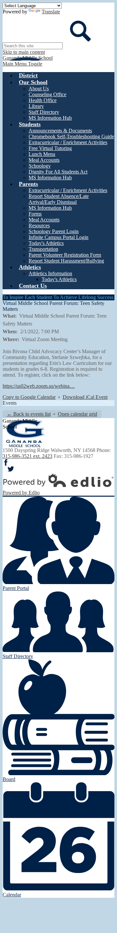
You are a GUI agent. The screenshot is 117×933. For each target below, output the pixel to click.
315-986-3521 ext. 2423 (27, 456)
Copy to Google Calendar (29, 397)
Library (36, 106)
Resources (39, 225)
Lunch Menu (42, 154)
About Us (39, 88)
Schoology (40, 166)
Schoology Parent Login (54, 231)
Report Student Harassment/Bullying (66, 260)
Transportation (43, 249)
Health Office (43, 100)
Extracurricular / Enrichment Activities (68, 142)
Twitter (10, 469)
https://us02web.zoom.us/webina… (39, 386)
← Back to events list (29, 414)
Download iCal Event (85, 397)
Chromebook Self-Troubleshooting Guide (71, 136)
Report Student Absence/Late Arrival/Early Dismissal (59, 199)
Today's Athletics (46, 243)
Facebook (6, 462)
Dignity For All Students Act (58, 171)
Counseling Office (47, 94)
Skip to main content (24, 52)
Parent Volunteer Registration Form (65, 255)
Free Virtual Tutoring (50, 148)
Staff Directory (44, 112)
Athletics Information (50, 273)
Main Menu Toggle (22, 64)
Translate (51, 11)
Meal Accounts (44, 160)
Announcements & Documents (60, 130)
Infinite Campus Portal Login (58, 237)
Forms (35, 214)
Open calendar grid (77, 414)
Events (10, 403)
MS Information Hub (50, 118)
